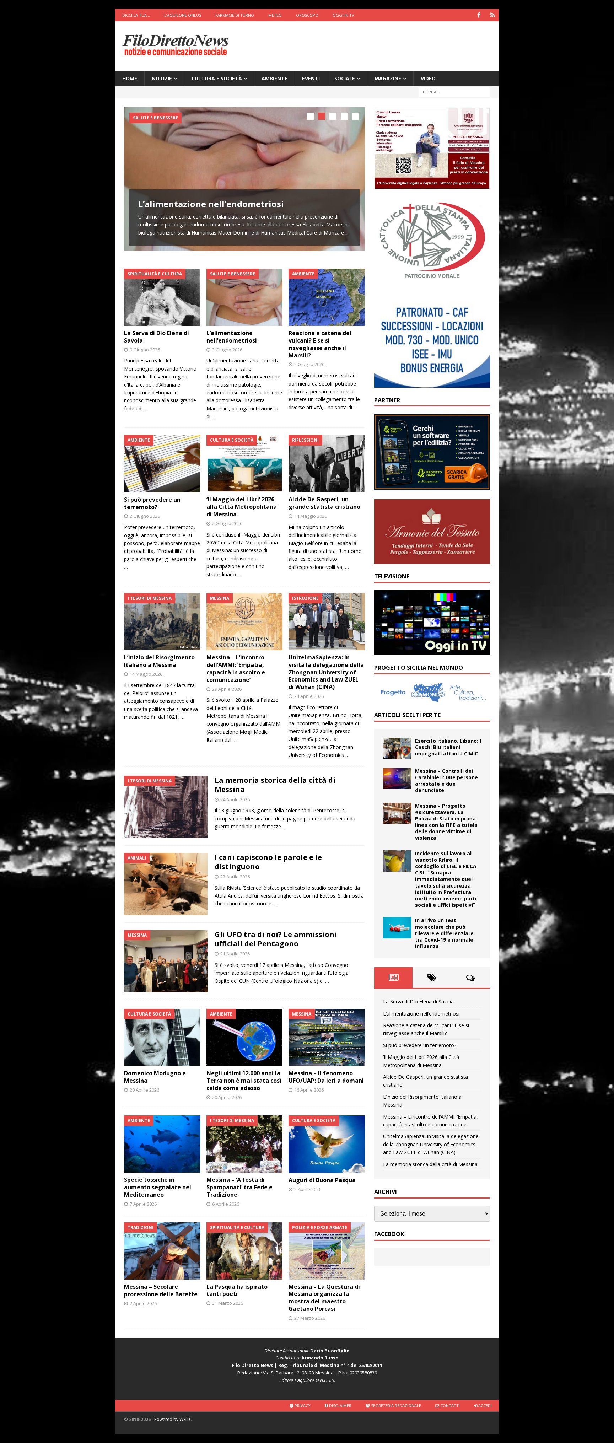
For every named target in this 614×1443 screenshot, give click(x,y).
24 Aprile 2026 (309, 696)
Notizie (162, 78)
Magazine (388, 78)
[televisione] (432, 651)
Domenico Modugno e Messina (155, 1076)
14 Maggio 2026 (310, 516)
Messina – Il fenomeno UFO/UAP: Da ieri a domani (326, 1076)
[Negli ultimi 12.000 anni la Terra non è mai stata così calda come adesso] (244, 1037)
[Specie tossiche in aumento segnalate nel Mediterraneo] (162, 1144)
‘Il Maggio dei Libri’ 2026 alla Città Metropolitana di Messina (241, 506)
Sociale (344, 78)
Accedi (484, 1405)
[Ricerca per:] (454, 91)
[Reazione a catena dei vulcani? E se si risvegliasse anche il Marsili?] (327, 297)
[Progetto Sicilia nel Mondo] (432, 698)
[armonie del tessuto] (432, 559)
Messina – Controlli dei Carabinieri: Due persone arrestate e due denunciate (446, 781)
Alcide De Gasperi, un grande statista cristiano (324, 503)
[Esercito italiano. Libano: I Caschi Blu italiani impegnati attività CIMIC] (397, 748)
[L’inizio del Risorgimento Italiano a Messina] (162, 621)
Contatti (449, 1405)
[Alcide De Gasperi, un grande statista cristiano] (327, 463)
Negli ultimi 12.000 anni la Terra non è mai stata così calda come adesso (243, 1080)
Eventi (311, 78)
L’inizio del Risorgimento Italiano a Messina (159, 661)
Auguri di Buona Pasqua (322, 1180)
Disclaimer (339, 1405)
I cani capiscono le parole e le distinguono (268, 861)
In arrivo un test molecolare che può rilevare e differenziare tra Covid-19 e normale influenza (444, 933)
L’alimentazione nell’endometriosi (211, 204)
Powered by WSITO (173, 1419)
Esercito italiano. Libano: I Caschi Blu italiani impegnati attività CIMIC (448, 747)
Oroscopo (307, 15)
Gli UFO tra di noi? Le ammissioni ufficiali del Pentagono (276, 939)
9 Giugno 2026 (145, 349)
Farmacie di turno (234, 15)
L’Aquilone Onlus (182, 15)
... (347, 232)
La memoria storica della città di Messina (275, 784)
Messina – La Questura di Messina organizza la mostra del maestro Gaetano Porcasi (324, 1298)
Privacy (302, 1405)
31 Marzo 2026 (227, 1303)
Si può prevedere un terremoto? (152, 503)
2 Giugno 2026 (309, 364)
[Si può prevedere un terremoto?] (162, 463)
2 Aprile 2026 (307, 1189)
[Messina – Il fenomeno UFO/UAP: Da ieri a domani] (327, 1037)
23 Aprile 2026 (235, 876)
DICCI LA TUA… (136, 15)
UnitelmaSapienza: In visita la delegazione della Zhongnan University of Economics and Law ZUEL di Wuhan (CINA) (326, 672)
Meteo (275, 15)
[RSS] (492, 15)
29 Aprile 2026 (227, 689)
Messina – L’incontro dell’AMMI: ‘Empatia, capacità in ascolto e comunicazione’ (235, 668)
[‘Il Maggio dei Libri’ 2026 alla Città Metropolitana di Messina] (244, 463)
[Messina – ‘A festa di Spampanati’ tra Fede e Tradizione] (244, 1144)
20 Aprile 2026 (144, 1090)
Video (428, 78)
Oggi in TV (343, 15)
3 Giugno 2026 (227, 349)
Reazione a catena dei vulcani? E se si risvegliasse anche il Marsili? (320, 344)
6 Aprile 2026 (225, 1204)
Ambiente (274, 78)
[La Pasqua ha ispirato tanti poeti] (244, 1251)
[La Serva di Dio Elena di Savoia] (162, 297)
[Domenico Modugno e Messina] (162, 1037)
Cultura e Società (217, 78)
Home (129, 78)
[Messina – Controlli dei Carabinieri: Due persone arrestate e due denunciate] (397, 778)
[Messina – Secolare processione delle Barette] (162, 1251)
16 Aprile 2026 (309, 1090)
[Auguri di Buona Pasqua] (327, 1144)
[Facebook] (479, 15)
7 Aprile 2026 (143, 1204)
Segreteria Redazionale (395, 1405)
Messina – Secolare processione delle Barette (161, 1290)
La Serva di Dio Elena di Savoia (156, 336)
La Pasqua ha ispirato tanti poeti (237, 1290)
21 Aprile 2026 (235, 954)
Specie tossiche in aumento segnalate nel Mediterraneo (157, 1187)
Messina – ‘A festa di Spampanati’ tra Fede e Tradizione (239, 1187)
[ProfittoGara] (432, 486)
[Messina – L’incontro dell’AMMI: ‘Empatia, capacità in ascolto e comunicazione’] (244, 621)
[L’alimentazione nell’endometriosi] (244, 179)
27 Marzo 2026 (309, 1318)
